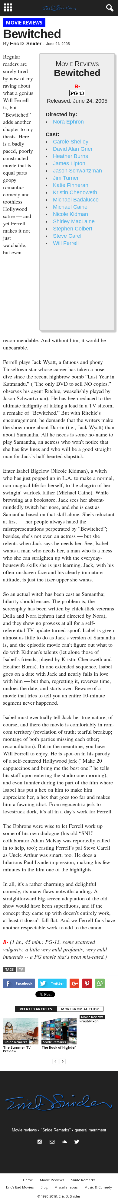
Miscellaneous (65, 1187)
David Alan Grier (73, 149)
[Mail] (53, 1142)
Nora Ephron (68, 122)
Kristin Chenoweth (75, 192)
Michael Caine (70, 207)
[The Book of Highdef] (59, 1031)
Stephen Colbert (72, 229)
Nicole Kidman (70, 214)
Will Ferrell (66, 243)
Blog (44, 1187)
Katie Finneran (70, 185)
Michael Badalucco (76, 200)
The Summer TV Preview (17, 1049)
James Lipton (69, 163)
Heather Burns (70, 156)
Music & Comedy (98, 1187)
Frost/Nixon (89, 1021)
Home (28, 1180)
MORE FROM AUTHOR (80, 1009)
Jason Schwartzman (77, 171)
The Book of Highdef (58, 1047)
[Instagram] (41, 1142)
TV (21, 969)
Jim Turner (66, 178)
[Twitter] (77, 1142)
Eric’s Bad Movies (20, 1187)
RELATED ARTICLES (36, 1009)
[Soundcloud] (66, 1142)
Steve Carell (68, 236)
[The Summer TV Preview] (20, 1031)
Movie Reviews (24, 22)
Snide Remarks (16, 1042)
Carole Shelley (70, 142)
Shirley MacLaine (74, 221)
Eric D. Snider (25, 43)
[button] (108, 8)
